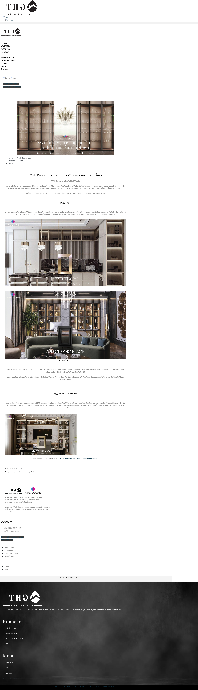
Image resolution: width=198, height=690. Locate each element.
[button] (13, 58)
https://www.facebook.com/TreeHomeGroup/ (78, 458)
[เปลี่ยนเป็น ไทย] (13, 78)
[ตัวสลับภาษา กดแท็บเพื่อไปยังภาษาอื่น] (5, 17)
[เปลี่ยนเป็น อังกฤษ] (9, 20)
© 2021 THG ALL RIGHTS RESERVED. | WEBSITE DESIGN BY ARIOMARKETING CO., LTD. (86, 686)
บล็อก (29, 158)
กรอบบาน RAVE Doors (17, 158)
